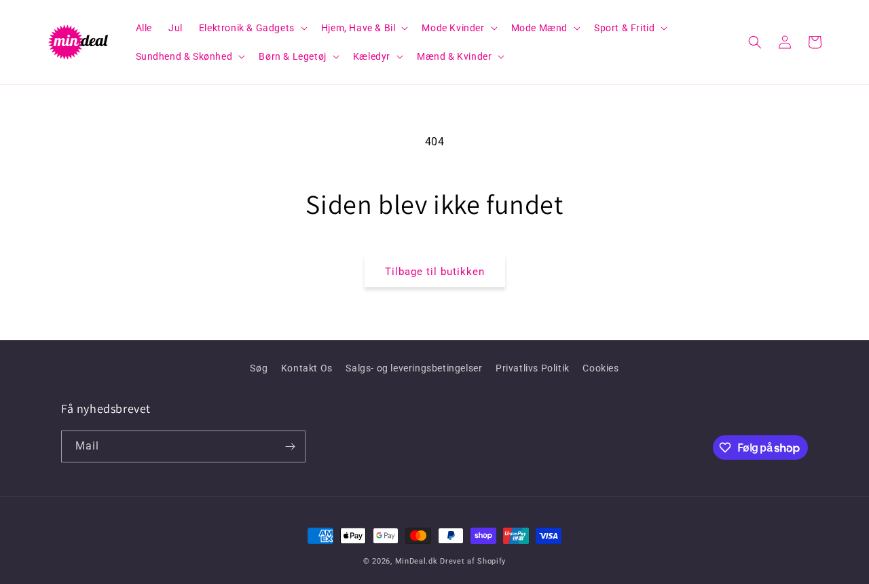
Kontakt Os (307, 368)
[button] (252, 28)
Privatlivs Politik (533, 368)
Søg (258, 368)
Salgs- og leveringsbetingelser (414, 368)
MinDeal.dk (416, 561)
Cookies (600, 368)
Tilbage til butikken (435, 272)
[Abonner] (290, 446)
